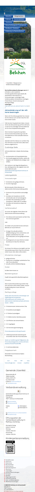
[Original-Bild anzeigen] (10, 453)
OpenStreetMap (11, 401)
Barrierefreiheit (9, 464)
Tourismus (8, 22)
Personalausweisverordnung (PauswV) (15, 331)
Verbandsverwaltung (11, 478)
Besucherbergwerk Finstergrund (15, 25)
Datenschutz (9, 463)
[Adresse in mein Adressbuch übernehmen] (20, 392)
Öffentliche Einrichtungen (12, 481)
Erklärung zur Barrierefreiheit (14, 31)
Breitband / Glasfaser (12, 28)
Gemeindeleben (19, 19)
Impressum (8, 461)
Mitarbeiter (8, 469)
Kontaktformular (12, 383)
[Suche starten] (4, 13)
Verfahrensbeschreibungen (12, 472)
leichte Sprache (9, 466)
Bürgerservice (19, 16)
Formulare (8, 474)
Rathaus (8, 19)
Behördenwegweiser (11, 467)
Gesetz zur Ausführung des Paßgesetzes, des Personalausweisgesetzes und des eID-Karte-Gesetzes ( (17, 341)
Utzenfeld (9, 83)
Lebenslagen (9, 471)
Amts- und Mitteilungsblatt (12, 480)
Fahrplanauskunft (12, 403)
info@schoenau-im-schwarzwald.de (17, 413)
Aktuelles (8, 16)
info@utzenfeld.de (16, 381)
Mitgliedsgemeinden (11, 477)
